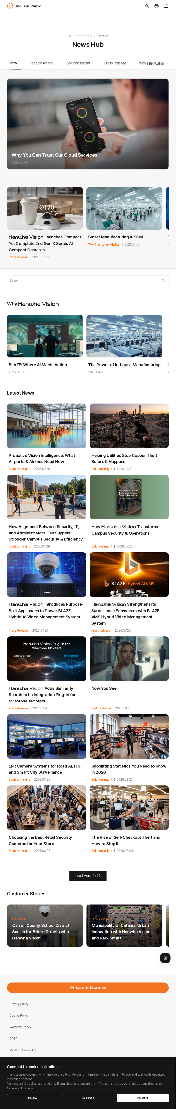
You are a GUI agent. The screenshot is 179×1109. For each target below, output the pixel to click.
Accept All (142, 1098)
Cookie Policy (19, 1015)
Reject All (33, 1098)
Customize (88, 1098)
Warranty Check (20, 1027)
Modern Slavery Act (23, 1050)
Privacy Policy (19, 1004)
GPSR (13, 1038)
